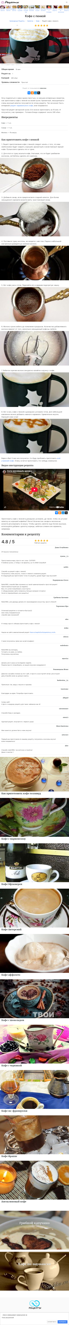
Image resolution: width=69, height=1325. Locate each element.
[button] (66, 2)
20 (17, 25)
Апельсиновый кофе (13, 1201)
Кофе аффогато (10, 974)
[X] (38, 92)
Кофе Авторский (11, 929)
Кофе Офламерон (11, 884)
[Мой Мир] (35, 92)
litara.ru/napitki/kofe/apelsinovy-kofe (42, 632)
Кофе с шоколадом (12, 1020)
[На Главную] (10, 2)
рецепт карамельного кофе (21, 106)
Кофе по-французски (14, 1111)
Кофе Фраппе (9, 1156)
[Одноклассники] (32, 92)
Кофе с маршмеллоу (13, 838)
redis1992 (43, 88)
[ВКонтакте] (29, 92)
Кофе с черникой (11, 1065)
